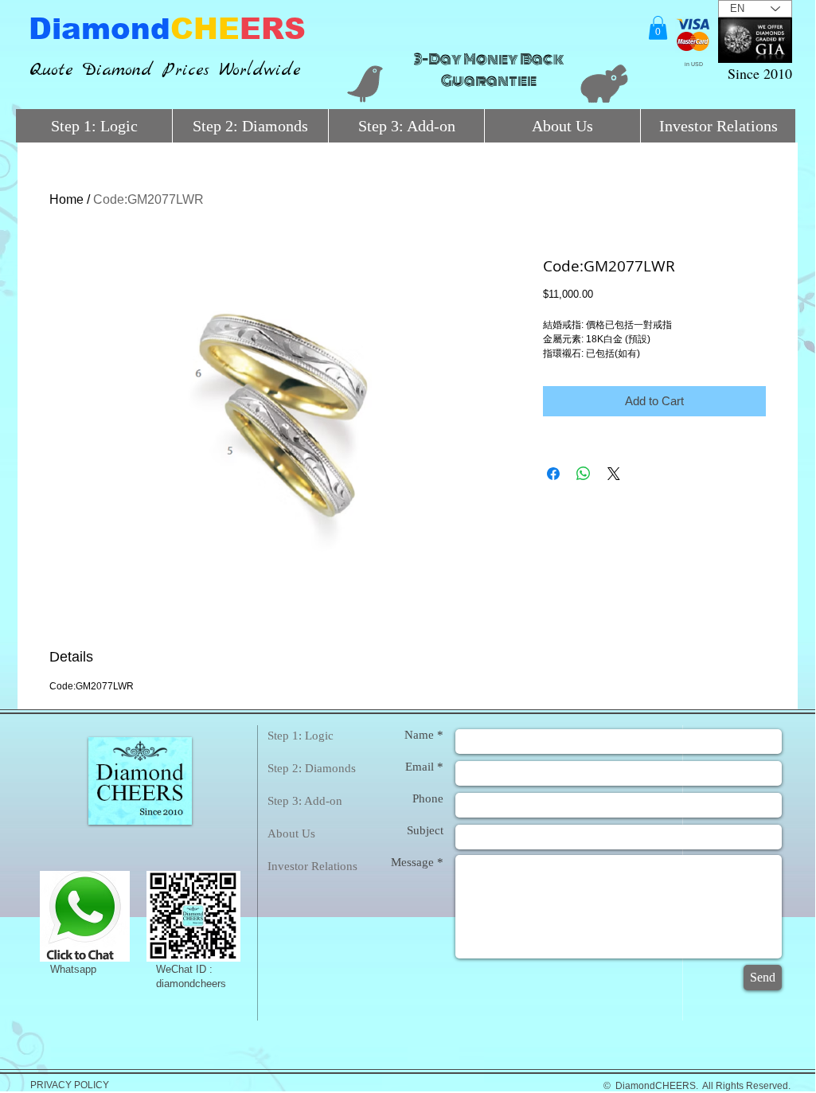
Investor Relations (312, 866)
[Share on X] (613, 473)
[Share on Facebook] (553, 473)
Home (66, 199)
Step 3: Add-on (304, 800)
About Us (291, 833)
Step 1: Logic (300, 735)
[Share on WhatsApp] (583, 473)
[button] (658, 28)
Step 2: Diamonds (311, 768)
